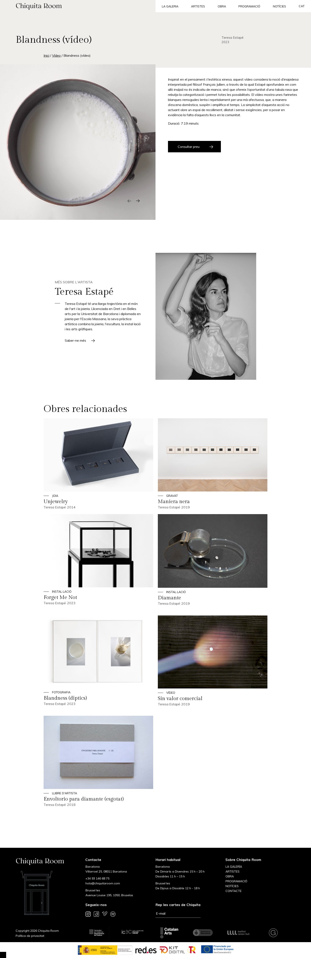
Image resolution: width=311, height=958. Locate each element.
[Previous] (129, 201)
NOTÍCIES (232, 886)
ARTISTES (232, 871)
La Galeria (170, 6)
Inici (46, 55)
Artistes (198, 6)
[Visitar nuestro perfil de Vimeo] (104, 914)
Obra (222, 6)
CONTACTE (234, 891)
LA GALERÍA (234, 867)
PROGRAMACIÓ (236, 881)
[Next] (138, 201)
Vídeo (56, 55)
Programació (249, 6)
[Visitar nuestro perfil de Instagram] (88, 914)
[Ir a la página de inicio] (78, 6)
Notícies (279, 6)
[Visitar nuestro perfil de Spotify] (113, 914)
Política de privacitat (30, 936)
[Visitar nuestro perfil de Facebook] (96, 914)
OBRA (230, 876)
